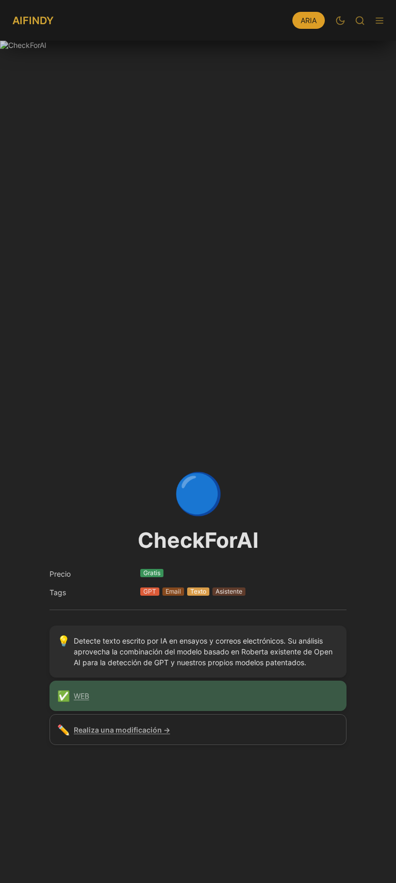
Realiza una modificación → (122, 729)
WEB (81, 695)
